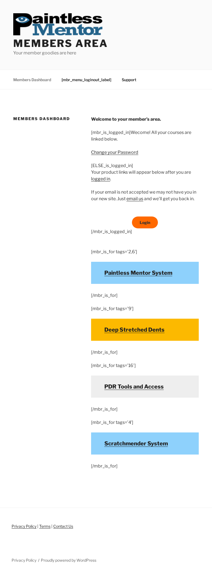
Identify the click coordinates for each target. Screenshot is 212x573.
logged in (100, 178)
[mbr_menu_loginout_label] (86, 79)
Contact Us (63, 526)
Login (145, 222)
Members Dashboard (32, 79)
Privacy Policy (24, 526)
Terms (45, 526)
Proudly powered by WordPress (68, 560)
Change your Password (114, 152)
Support (129, 79)
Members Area (60, 43)
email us (134, 198)
